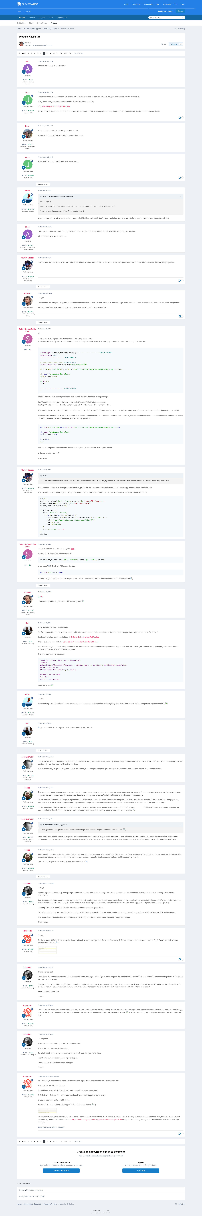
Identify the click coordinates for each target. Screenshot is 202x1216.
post (72, 549)
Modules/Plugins (45, 45)
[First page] (19, 53)
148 (26, 641)
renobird (27, 293)
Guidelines (21, 23)
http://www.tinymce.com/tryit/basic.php (54, 106)
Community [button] (148, 4)
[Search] (183, 17)
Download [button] (167, 4)
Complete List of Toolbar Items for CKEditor (80, 642)
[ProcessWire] (27, 4)
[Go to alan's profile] (28, 69)
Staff (31, 23)
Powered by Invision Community (101, 1213)
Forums (28, 12)
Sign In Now (141, 1170)
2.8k (25, 276)
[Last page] (70, 53)
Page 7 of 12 (78, 53)
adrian (27, 191)
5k (25, 775)
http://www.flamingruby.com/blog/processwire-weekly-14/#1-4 (97, 1119)
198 (25, 902)
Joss (27, 92)
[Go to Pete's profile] (28, 133)
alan (27, 61)
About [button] (126, 4)
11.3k (24, 209)
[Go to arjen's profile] (28, 234)
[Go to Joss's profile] (28, 100)
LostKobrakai (27, 757)
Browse (22, 18)
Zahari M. (27, 883)
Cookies (106, 1210)
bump (40, 596)
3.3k (25, 806)
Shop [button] (176, 4)
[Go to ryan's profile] (21, 44)
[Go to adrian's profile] (28, 198)
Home (19, 12)
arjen (27, 227)
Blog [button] (157, 4)
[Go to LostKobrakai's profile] (28, 764)
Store (51, 18)
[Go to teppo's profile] (28, 795)
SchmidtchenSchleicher (27, 330)
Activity (32, 18)
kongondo (27, 931)
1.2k (25, 245)
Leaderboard (62, 18)
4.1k (25, 144)
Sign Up (180, 11)
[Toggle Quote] (41, 196)
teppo (27, 788)
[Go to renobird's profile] (28, 301)
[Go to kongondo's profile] (28, 938)
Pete (27, 126)
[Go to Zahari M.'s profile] (28, 891)
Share (163, 44)
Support (42, 18)
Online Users (42, 23)
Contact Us (97, 1210)
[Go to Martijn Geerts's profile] (28, 265)
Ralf (27, 623)
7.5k (24, 949)
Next (65, 53)
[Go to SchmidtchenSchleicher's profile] (28, 339)
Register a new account (61, 1170)
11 (57, 53)
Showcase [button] (136, 4)
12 (61, 53)
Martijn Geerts (27, 258)
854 (25, 80)
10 (53, 53)
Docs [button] (183, 4)
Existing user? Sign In (165, 11)
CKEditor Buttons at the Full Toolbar (85, 637)
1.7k (25, 312)
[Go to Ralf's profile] (28, 630)
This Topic (175, 17)
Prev (24, 53)
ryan (29, 43)
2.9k (25, 111)
